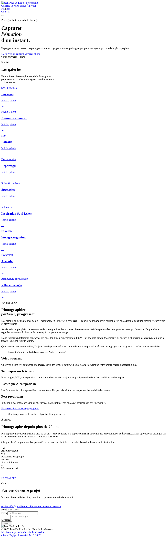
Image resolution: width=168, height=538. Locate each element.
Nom (4, 509)
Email (4, 513)
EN (8, 8)
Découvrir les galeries (12, 54)
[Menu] (2, 15)
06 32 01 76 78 (33, 535)
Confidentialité (27, 532)
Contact (5, 11)
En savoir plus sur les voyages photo (20, 408)
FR (3, 8)
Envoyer (6, 523)
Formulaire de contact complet (44, 506)
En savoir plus (8, 477)
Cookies (39, 532)
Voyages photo (18, 5)
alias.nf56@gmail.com (14, 506)
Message (5, 519)
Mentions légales (10, 532)
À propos (31, 5)
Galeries (5, 5)
